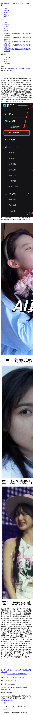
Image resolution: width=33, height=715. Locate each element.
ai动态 (6, 14)
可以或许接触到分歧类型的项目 (17, 674)
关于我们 (7, 10)
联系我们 (7, 16)
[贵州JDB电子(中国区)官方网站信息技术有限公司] (16, 5)
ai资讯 (6, 12)
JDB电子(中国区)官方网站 (16, 68)
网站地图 (9, 693)
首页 (5, 8)
